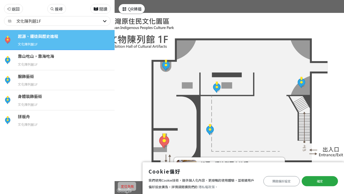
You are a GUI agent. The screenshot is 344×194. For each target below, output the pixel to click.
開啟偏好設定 (281, 181)
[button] (164, 141)
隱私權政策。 (208, 186)
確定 (320, 181)
